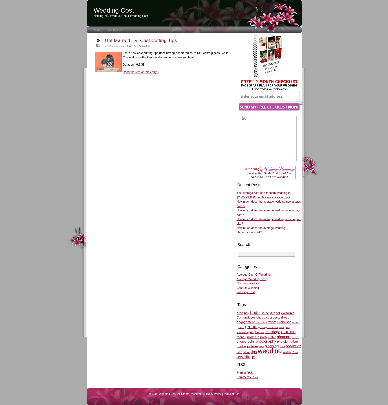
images (284, 327)
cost (269, 317)
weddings (246, 356)
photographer (288, 337)
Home (97, 29)
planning (272, 346)
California (287, 313)
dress (285, 317)
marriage (272, 332)
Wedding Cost (114, 10)
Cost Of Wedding (142, 46)
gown (240, 327)
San (239, 352)
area (240, 313)
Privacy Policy (212, 393)
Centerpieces (246, 317)
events (261, 322)
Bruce (265, 313)
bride (255, 312)
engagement (246, 322)
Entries (245, 372)
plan (261, 346)
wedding (270, 350)
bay (246, 313)
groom (251, 326)
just (251, 332)
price (282, 346)
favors (272, 322)
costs (276, 317)
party (263, 337)
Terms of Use (231, 393)
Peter (272, 337)
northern (253, 337)
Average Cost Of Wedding (254, 274)
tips (254, 352)
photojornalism (287, 341)
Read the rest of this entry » (141, 72)
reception (293, 346)
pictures (252, 346)
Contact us (115, 29)
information (243, 332)
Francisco (284, 322)
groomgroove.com (268, 327)
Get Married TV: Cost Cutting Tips (141, 40)
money (241, 337)
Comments (247, 377)
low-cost (260, 332)
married (288, 331)
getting (295, 322)
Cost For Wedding (248, 283)
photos (241, 346)
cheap (260, 317)
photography (266, 341)
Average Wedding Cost (252, 279)
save (246, 352)
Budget (275, 313)
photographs (246, 341)
